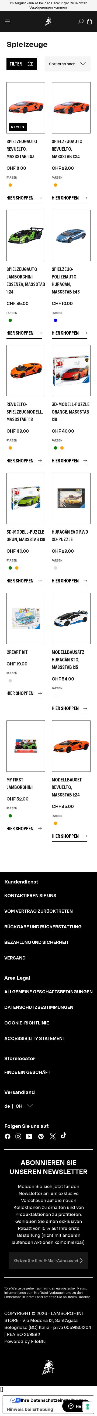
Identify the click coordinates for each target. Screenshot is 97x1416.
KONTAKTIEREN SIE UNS (30, 895)
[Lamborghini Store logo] (48, 21)
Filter (16, 64)
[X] (53, 1136)
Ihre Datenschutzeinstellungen (53, 1400)
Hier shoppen (19, 198)
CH (19, 1106)
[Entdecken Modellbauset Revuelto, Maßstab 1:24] (71, 746)
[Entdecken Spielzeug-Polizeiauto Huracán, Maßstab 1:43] (71, 235)
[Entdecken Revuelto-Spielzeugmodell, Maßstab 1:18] (26, 370)
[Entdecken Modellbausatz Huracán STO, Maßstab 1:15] (71, 618)
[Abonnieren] (81, 1260)
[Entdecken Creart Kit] (26, 618)
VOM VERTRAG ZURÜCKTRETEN (38, 911)
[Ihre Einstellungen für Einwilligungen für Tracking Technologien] (87, 1406)
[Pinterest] (41, 1136)
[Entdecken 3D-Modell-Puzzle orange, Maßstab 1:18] (71, 370)
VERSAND (15, 957)
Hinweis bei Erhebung (30, 1409)
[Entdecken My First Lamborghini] (26, 746)
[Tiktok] (64, 1136)
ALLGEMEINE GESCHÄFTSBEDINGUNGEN (48, 991)
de (7, 1106)
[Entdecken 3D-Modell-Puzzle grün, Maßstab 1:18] (26, 498)
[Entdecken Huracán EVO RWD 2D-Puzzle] (71, 498)
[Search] (81, 21)
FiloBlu (38, 1341)
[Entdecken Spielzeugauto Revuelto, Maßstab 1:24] (71, 107)
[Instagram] (18, 1136)
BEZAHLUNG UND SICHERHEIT (36, 942)
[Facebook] (7, 1136)
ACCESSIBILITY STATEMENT (34, 1038)
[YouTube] (29, 1136)
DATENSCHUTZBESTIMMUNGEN (38, 1007)
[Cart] (89, 21)
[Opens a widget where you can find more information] (77, 1406)
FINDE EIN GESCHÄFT (27, 1072)
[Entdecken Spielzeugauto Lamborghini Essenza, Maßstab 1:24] (26, 235)
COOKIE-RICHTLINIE (26, 1022)
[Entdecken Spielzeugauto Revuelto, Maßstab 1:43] (26, 107)
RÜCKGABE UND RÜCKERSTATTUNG (43, 926)
